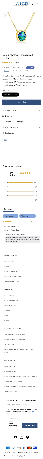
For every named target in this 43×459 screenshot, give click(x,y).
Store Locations (10, 295)
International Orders (12, 271)
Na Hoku (13, 452)
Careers (7, 320)
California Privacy (10, 371)
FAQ (6, 315)
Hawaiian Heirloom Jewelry (14, 339)
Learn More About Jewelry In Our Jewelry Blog (19, 351)
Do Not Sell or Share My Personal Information (21, 376)
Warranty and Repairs (12, 281)
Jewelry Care (9, 345)
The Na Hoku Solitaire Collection (16, 334)
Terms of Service (10, 392)
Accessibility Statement (13, 382)
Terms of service (9, 456)
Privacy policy (33, 452)
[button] (4, 4)
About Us (7, 310)
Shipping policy (21, 456)
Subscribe (30, 425)
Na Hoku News (10, 305)
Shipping (6, 70)
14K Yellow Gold (10, 94)
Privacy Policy (9, 366)
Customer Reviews (11, 300)
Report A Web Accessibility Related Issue (19, 387)
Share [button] (6, 140)
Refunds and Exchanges (13, 276)
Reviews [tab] (8, 209)
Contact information (34, 456)
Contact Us (8, 261)
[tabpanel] (21, 229)
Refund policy (22, 452)
